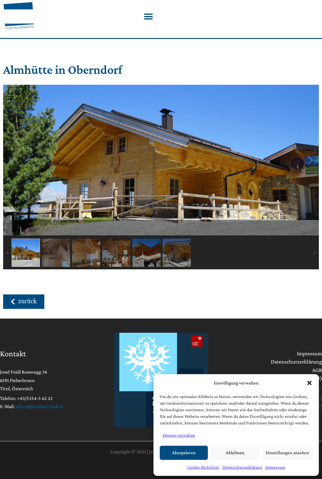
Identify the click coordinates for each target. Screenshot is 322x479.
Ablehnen (235, 452)
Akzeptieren (184, 452)
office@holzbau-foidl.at (40, 406)
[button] (309, 383)
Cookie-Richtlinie (203, 467)
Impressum (275, 467)
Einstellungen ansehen (287, 452)
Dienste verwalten (179, 435)
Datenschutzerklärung (242, 467)
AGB (317, 370)
